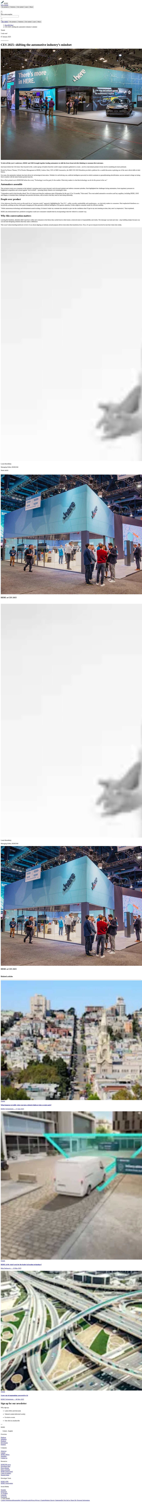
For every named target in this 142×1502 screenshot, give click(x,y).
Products (3, 1441)
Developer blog (5, 1466)
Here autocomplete (6, 14)
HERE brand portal (7, 1471)
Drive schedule (5, 1470)
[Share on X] (4, 40)
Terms (24, 1500)
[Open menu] (1, 12)
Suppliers (3, 1456)
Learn (26, 7)
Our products (5, 7)
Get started (20, 7)
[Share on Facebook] (1, 40)
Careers (3, 1453)
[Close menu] (1, 20)
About (31, 7)
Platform (3, 1437)
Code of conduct (6, 1473)
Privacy (33, 1500)
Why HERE (4, 5)
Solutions (13, 7)
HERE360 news (6, 1464)
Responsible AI (17, 1500)
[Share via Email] (6, 40)
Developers (4, 1443)
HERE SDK (5, 1481)
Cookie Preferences (7, 1500)
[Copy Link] (8, 40)
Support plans (5, 1475)
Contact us (4, 1458)
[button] (71, 1431)
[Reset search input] (1, 18)
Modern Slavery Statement (53, 1500)
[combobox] (71, 17)
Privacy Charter (40, 1500)
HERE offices (5, 1454)
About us (3, 1451)
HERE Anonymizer (7, 1483)
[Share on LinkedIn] (3, 40)
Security (28, 1500)
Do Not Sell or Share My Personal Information (75, 1500)
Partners (3, 1444)
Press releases (5, 1468)
